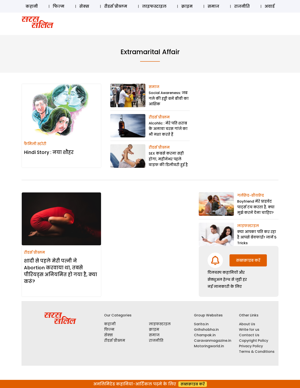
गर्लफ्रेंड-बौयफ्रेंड (250, 195)
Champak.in (205, 335)
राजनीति (242, 6)
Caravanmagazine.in (212, 340)
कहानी (31, 6)
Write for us (249, 329)
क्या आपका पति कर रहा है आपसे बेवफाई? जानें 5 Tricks (257, 237)
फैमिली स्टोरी (35, 143)
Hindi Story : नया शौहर (49, 152)
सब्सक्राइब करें (248, 260)
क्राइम (187, 6)
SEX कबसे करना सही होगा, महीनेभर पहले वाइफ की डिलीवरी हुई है (168, 159)
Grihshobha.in (206, 329)
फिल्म (58, 6)
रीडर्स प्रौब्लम (115, 6)
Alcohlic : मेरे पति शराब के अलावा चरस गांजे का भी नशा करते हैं (168, 129)
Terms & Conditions (257, 351)
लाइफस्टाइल (154, 6)
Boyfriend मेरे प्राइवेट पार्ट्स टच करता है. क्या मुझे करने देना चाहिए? (256, 207)
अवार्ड (270, 6)
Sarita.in (201, 324)
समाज (213, 6)
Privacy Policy (251, 346)
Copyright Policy (253, 340)
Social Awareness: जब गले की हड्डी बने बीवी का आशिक (169, 98)
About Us (247, 324)
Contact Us (249, 335)
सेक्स (84, 6)
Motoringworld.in (209, 346)
